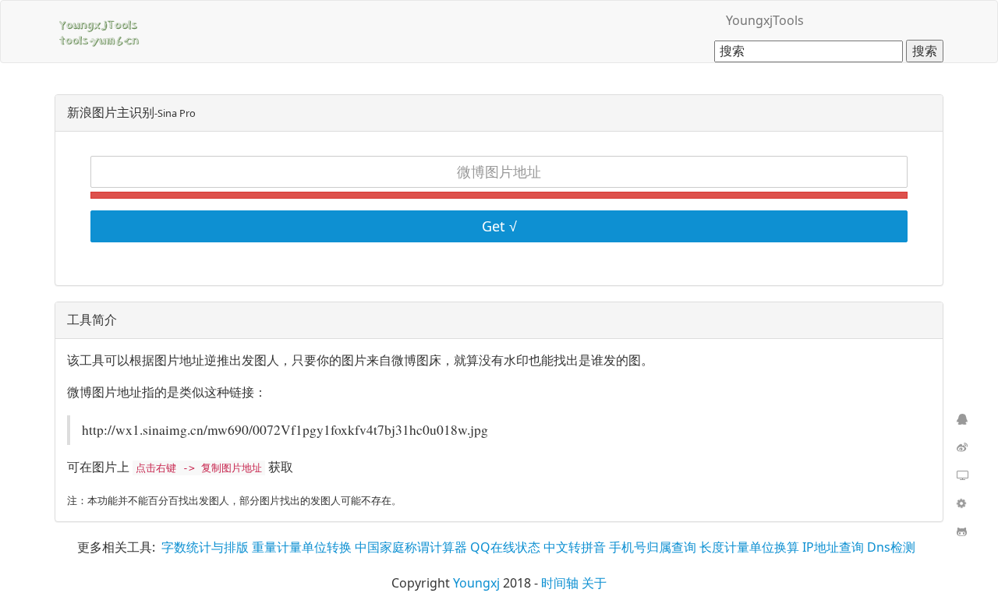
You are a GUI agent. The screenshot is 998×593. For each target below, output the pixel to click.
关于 (594, 582)
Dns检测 (891, 547)
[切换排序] (961, 504)
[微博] (961, 448)
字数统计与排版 (205, 547)
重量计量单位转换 (302, 547)
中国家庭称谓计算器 (411, 547)
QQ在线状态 (505, 547)
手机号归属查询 (652, 547)
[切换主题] (961, 476)
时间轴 (560, 582)
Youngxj (476, 582)
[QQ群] (961, 420)
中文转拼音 (574, 547)
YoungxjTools (765, 20)
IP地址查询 (833, 547)
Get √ (499, 226)
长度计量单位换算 (749, 547)
